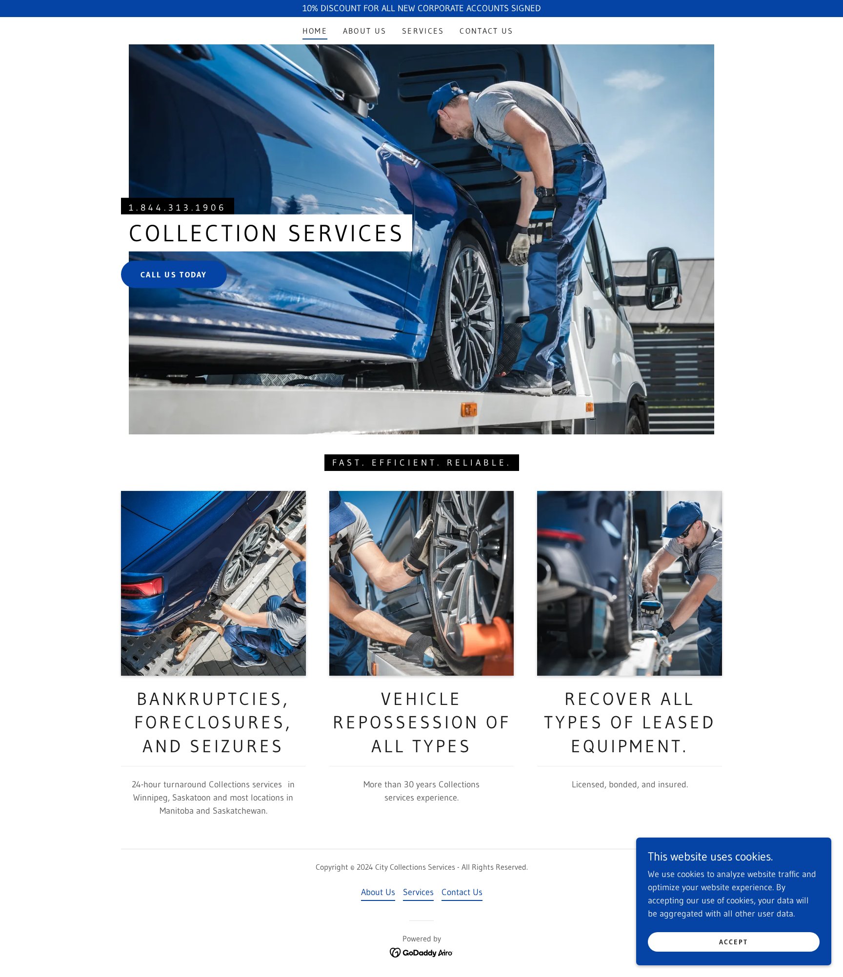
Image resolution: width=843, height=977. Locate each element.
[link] (422, 951)
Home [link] (314, 31)
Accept (733, 942)
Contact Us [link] (486, 31)
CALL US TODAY (173, 274)
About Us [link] (364, 31)
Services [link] (423, 31)
